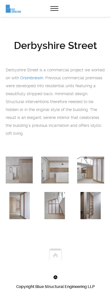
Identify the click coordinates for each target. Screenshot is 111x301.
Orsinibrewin (31, 78)
